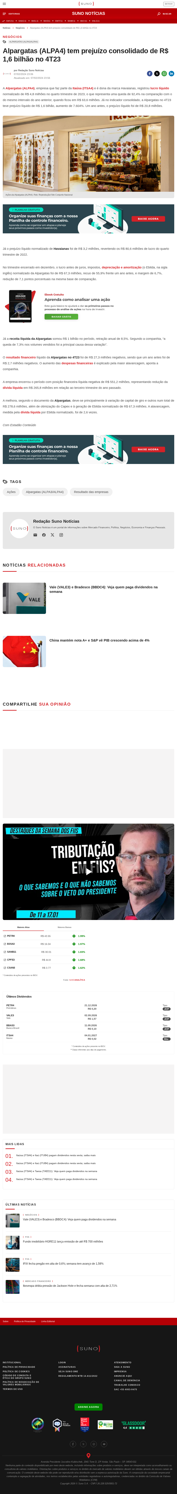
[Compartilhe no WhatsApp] (164, 73)
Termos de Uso (13, 1389)
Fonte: (74, 980)
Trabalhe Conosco (127, 1385)
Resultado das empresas (91, 492)
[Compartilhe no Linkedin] (171, 73)
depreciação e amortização (122, 267)
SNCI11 (83, 21)
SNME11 (71, 21)
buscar (167, 14)
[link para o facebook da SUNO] (73, 1444)
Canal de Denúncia (127, 1380)
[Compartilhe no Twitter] (157, 73)
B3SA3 (11, 943)
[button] (13, 14)
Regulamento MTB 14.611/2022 (77, 1376)
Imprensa (120, 1371)
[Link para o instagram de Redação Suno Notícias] (61, 535)
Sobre (5, 1321)
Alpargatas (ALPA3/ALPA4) (23, 42)
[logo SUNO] (86, 4)
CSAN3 (11, 967)
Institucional (12, 1362)
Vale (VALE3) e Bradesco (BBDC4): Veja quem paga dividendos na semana (103, 589)
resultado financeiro (21, 357)
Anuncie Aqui (123, 1376)
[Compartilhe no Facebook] (149, 73)
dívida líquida (13, 388)
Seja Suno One (68, 1371)
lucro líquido (159, 88)
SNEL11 (35, 21)
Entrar (169, 4)
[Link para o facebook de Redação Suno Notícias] (44, 535)
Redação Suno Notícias (56, 521)
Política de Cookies (16, 1371)
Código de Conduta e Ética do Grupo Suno (17, 1376)
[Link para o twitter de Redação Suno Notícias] (52, 535)
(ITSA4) (83, 88)
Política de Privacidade (25, 1321)
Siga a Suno (122, 1367)
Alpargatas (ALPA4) (20, 88)
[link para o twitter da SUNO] (83, 1444)
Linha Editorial (48, 1321)
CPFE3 (11, 959)
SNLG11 (96, 21)
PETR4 (11, 936)
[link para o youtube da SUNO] (104, 1444)
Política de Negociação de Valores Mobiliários (21, 1383)
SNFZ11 (10, 21)
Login (62, 1362)
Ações (11, 492)
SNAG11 (22, 21)
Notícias (6, 28)
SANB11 (11, 951)
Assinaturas (67, 1367)
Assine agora (88, 1407)
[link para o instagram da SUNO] (94, 1444)
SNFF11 (59, 21)
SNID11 (46, 21)
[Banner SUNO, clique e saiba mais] (88, 221)
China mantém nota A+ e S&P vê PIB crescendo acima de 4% (99, 640)
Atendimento (122, 1362)
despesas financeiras (77, 363)
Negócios (20, 28)
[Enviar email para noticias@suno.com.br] (35, 535)
